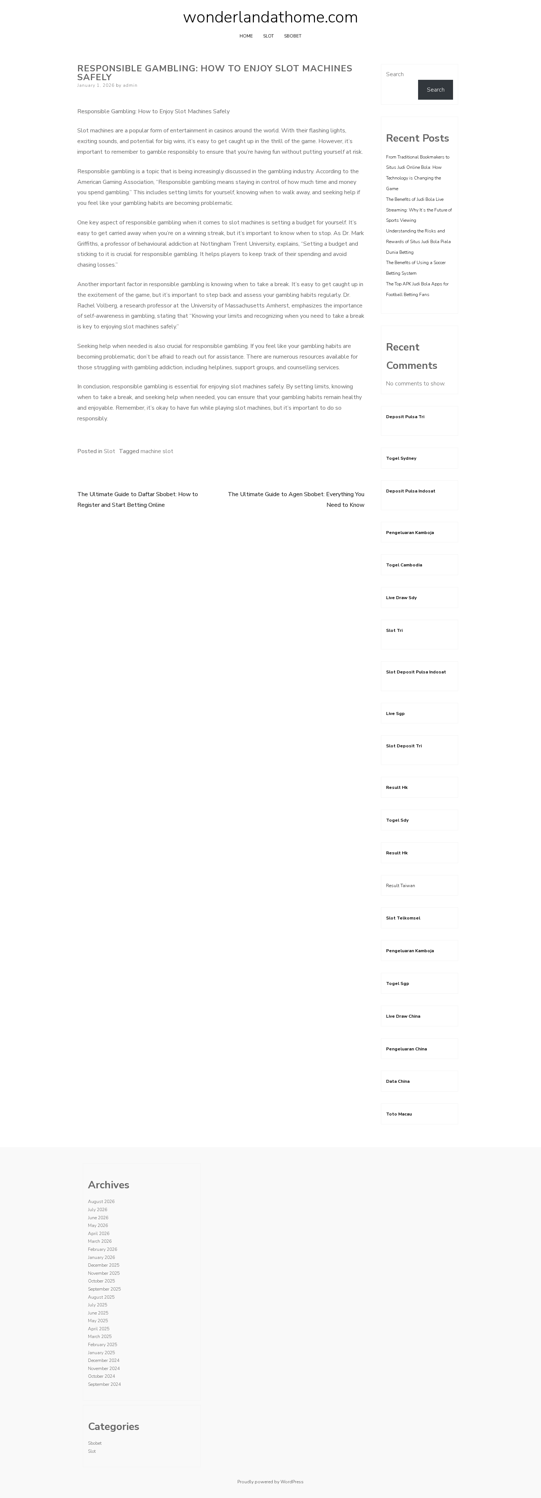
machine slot (157, 451)
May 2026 (98, 1225)
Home (246, 36)
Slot (268, 36)
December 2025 (103, 1265)
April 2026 (98, 1234)
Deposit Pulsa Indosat (410, 491)
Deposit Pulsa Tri (405, 417)
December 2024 (103, 1360)
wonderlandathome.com (270, 17)
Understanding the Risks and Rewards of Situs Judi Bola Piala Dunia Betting (418, 241)
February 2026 (102, 1249)
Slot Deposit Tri (404, 746)
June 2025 (98, 1313)
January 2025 (101, 1353)
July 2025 (97, 1305)
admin (130, 85)
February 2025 (102, 1345)
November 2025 (104, 1273)
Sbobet (292, 36)
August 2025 (101, 1297)
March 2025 (100, 1336)
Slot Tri (394, 630)
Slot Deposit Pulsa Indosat (416, 672)
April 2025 (98, 1329)
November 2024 (104, 1368)
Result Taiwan (400, 886)
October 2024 (101, 1376)
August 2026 (101, 1202)
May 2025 (98, 1321)
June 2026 (98, 1218)
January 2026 (101, 1257)
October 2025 (101, 1281)
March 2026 (100, 1241)
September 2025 (104, 1289)
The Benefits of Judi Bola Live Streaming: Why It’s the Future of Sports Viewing (419, 210)
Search (395, 74)
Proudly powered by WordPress (270, 1482)
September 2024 (104, 1384)
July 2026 (97, 1210)
